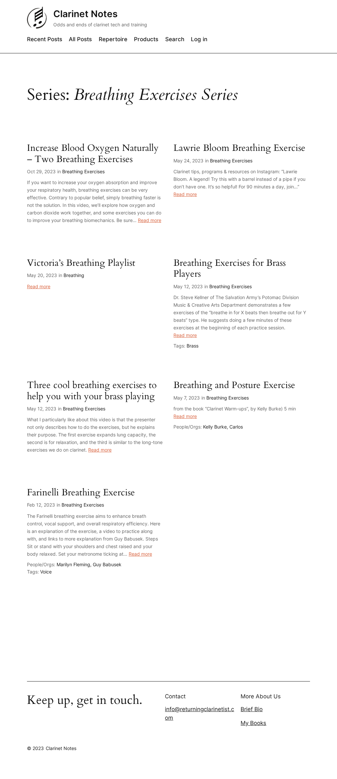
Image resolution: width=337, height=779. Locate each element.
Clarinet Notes (85, 13)
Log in (199, 39)
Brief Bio (252, 709)
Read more (149, 220)
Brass (192, 345)
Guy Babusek (107, 564)
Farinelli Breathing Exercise (81, 492)
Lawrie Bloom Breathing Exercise (239, 148)
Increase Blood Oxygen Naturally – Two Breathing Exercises (93, 153)
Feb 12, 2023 (41, 505)
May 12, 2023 (188, 286)
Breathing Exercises (83, 171)
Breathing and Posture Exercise (234, 385)
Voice (46, 571)
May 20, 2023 (42, 275)
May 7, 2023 (186, 398)
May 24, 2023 (188, 160)
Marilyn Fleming (73, 564)
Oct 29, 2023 (41, 171)
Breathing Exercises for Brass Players (229, 268)
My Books (253, 723)
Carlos (236, 427)
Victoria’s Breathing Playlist (81, 263)
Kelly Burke (215, 427)
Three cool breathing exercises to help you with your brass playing (92, 391)
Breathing (74, 275)
